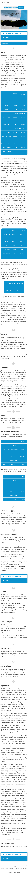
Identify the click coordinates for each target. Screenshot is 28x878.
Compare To (15, 7)
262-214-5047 (14, 866)
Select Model (10, 7)
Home (5, 7)
